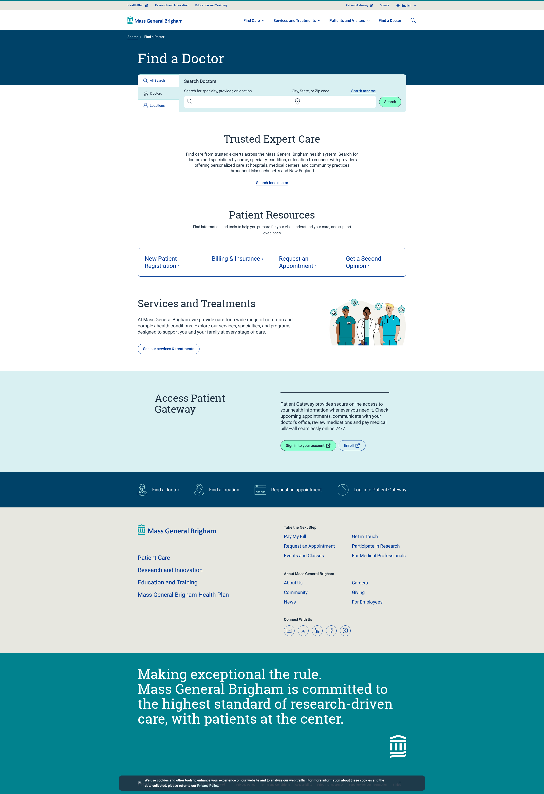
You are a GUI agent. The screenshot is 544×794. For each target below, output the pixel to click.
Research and (170, 570)
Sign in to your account (305, 445)
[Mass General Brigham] (155, 20)
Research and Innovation (171, 5)
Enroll (349, 445)
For (367, 602)
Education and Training (211, 5)
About (293, 582)
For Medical (379, 555)
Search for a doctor (272, 182)
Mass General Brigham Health (183, 594)
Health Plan (135, 5)
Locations (157, 106)
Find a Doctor (390, 20)
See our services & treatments (168, 349)
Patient (154, 557)
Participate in (376, 546)
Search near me (363, 91)
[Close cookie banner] (400, 783)
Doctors (156, 93)
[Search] (413, 20)
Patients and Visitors (347, 20)
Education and (168, 582)
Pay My (295, 536)
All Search (157, 80)
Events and (304, 555)
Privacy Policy (207, 786)
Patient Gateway (357, 5)
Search (133, 37)
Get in (365, 536)
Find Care (252, 20)
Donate (385, 5)
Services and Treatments (294, 20)
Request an (309, 546)
